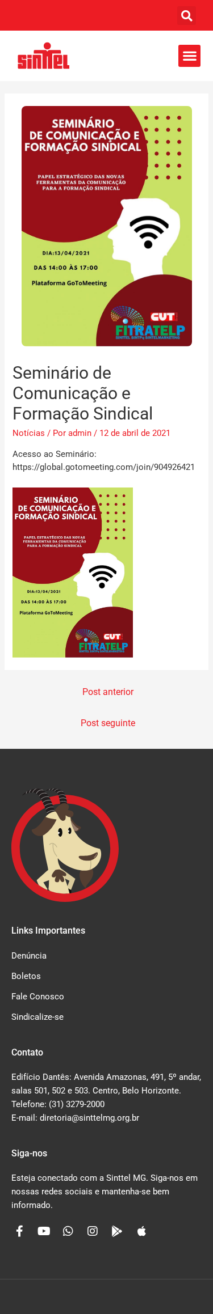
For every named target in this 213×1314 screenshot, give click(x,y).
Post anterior (107, 692)
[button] (186, 15)
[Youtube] (44, 1231)
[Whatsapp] (68, 1231)
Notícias (28, 433)
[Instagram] (93, 1231)
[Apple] (141, 1231)
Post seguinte (108, 723)
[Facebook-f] (19, 1231)
